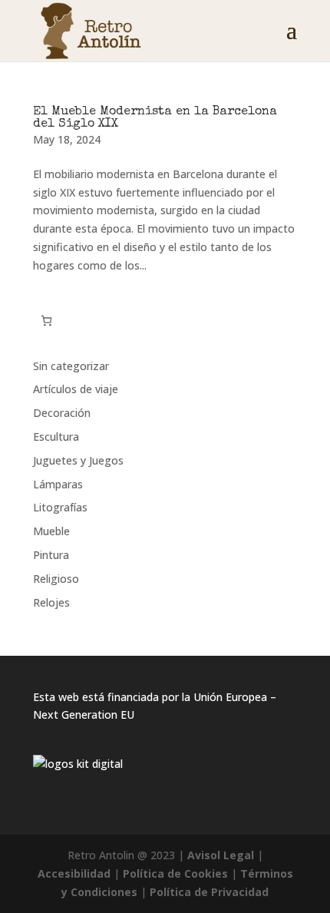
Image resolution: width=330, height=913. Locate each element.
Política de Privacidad (209, 892)
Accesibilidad (74, 873)
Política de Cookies (175, 873)
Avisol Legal (220, 855)
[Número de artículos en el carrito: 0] (46, 320)
